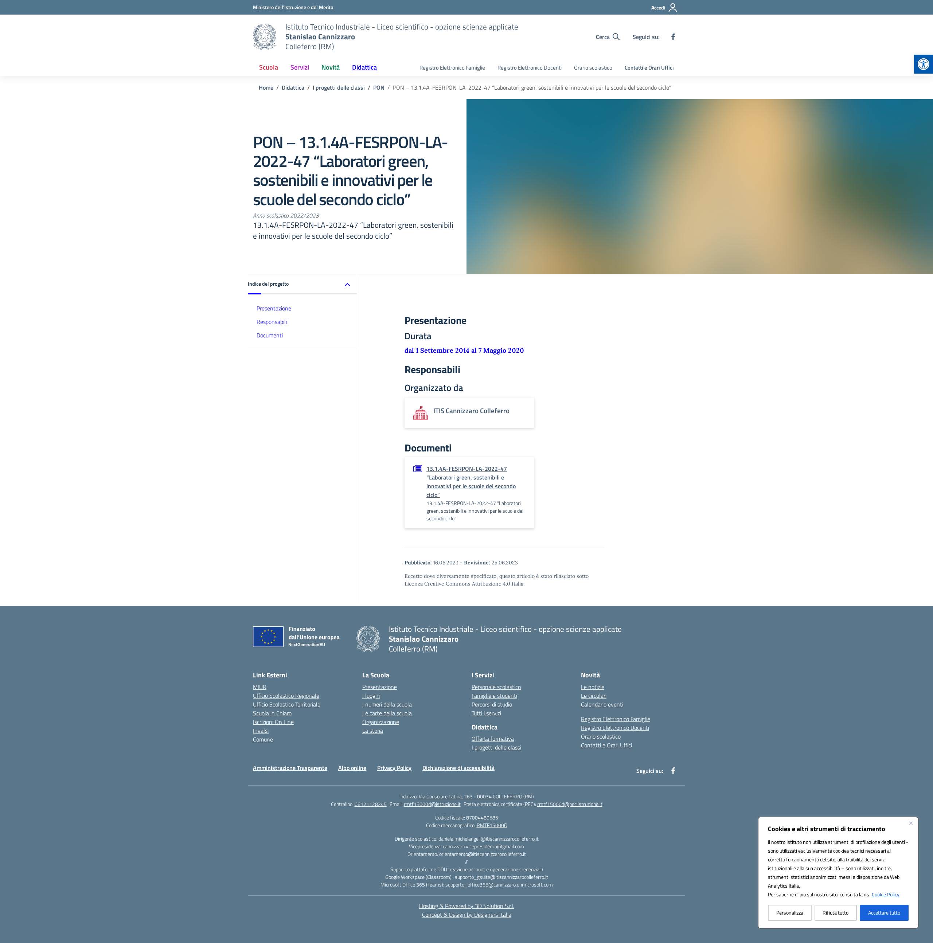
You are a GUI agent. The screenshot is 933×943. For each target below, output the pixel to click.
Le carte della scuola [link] (387, 713)
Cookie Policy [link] (885, 894)
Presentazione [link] (274, 308)
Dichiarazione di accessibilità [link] (458, 767)
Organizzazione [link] (380, 721)
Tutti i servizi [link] (486, 713)
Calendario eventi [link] (602, 704)
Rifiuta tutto (835, 912)
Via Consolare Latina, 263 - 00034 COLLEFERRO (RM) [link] (476, 796)
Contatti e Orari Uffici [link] (649, 67)
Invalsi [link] (261, 730)
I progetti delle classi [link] (496, 747)
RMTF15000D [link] (492, 825)
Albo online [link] (352, 767)
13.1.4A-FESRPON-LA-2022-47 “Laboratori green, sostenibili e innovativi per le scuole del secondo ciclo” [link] (471, 481)
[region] (838, 872)
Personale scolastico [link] (496, 686)
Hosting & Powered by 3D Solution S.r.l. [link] (466, 905)
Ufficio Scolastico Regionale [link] (286, 695)
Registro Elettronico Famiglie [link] (452, 67)
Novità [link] (330, 67)
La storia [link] (372, 730)
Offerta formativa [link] (493, 738)
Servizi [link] (299, 67)
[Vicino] (910, 823)
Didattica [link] (364, 67)
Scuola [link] (268, 67)
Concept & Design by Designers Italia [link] (466, 914)
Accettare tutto (884, 912)
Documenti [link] (270, 335)
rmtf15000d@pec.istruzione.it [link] (569, 804)
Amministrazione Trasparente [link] (290, 767)
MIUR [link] (259, 686)
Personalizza (789, 912)
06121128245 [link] (371, 804)
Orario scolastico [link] (593, 67)
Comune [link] (263, 739)
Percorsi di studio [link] (492, 704)
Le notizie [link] (592, 686)
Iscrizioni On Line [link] (273, 721)
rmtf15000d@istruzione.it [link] (432, 804)
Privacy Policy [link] (394, 767)
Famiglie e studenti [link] (494, 695)
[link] (923, 64)
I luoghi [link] (371, 695)
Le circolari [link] (593, 695)
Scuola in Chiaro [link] (272, 713)
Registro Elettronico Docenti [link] (529, 67)
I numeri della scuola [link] (387, 704)
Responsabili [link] (272, 321)
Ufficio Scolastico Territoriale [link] (286, 704)
